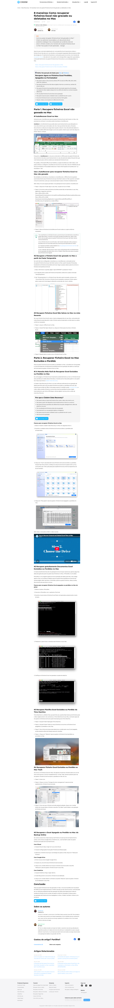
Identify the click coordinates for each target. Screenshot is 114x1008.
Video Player (20, 998)
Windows (66, 73)
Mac (60, 73)
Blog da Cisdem (52, 987)
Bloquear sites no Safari (38, 987)
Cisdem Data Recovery (52, 380)
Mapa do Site (72, 1005)
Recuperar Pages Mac (38, 993)
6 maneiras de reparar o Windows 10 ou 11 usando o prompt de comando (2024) (68, 957)
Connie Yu (40, 30)
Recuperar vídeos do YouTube (40, 991)
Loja (85, 2)
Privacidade (65, 1005)
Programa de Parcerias (54, 989)
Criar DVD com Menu (38, 998)
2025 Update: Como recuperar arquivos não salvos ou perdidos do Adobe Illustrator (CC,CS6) (44, 973)
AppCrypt (19, 989)
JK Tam (54, 30)
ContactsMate (20, 987)
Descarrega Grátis (43, 104)
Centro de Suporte (69, 985)
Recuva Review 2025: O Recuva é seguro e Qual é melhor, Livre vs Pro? (69, 972)
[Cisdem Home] (22, 2)
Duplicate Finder (21, 985)
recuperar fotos (73, 387)
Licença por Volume (53, 991)
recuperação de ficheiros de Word (68, 245)
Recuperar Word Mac (38, 989)
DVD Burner (20, 996)
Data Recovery (25, 7)
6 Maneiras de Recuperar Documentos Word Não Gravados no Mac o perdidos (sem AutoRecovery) (44, 965)
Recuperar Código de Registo (71, 989)
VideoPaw (19, 993)
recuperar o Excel (38, 57)
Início (18, 7)
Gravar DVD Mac (37, 996)
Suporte (93, 2)
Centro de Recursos (69, 987)
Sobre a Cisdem (52, 985)
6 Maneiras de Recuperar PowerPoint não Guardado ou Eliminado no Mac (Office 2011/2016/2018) (68, 965)
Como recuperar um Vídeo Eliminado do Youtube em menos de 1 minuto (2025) (44, 957)
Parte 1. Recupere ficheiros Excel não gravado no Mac (49, 64)
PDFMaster (20, 1000)
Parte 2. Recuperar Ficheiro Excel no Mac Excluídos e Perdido (51, 66)
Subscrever (87, 1000)
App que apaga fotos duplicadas (40, 985)
